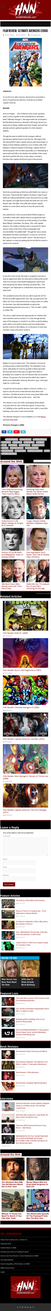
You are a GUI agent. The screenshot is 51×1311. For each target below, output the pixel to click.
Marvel (5, 448)
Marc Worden (38, 445)
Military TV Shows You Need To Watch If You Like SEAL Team (12, 1216)
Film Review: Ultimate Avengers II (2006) (21, 707)
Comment (6, 836)
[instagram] (33, 1307)
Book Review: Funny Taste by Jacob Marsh (31, 1051)
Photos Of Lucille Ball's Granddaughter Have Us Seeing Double (12, 554)
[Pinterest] (25, 1307)
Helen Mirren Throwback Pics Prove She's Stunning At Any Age (37, 586)
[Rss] (18, 1307)
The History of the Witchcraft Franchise (30, 900)
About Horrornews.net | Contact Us (14, 1240)
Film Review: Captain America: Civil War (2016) (23, 739)
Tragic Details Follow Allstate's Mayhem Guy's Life (37, 523)
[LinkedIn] (28, 1307)
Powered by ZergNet (43, 593)
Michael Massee (17, 448)
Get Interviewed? (7, 1260)
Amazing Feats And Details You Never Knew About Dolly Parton (37, 491)
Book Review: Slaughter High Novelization (31, 1083)
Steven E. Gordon (35, 451)
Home (2, 22)
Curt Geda (6, 442)
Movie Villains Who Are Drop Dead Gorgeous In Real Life (37, 1184)
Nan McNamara (32, 448)
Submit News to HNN (8, 1248)
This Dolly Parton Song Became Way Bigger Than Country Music (12, 491)
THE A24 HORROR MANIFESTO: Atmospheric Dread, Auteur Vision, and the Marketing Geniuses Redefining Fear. (32, 1032)
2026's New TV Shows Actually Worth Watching (28, 982)
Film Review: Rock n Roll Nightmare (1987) (22, 670)
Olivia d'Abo (20, 451)
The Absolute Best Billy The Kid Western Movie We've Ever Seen (12, 1184)
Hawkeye (40, 442)
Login (3, 1272)
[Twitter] (22, 1307)
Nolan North (7, 451)
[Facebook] (20, 1307)
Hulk (4, 445)
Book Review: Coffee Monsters (27, 1072)
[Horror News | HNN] (25, 10)
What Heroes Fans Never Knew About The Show (9, 982)
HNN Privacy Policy (7, 1268)
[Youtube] (30, 1307)
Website (6, 875)
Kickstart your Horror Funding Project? (15, 1252)
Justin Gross (25, 445)
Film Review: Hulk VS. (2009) (15, 633)
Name (5, 859)
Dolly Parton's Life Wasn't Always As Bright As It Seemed (12, 523)
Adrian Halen (9, 35)
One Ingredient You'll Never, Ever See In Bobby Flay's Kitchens (37, 554)
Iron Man (13, 445)
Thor (47, 451)
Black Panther (12, 439)
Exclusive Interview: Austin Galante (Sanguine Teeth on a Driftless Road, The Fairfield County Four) (32, 1105)
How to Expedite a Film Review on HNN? (15, 1264)
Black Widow (26, 439)
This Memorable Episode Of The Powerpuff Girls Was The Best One (37, 1216)
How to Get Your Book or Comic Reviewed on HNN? (20, 1256)
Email (5, 867)
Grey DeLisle (29, 442)
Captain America (40, 439)
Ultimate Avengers (9, 454)
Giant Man (17, 442)
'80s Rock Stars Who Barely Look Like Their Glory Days (12, 586)
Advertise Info (6, 1244)
